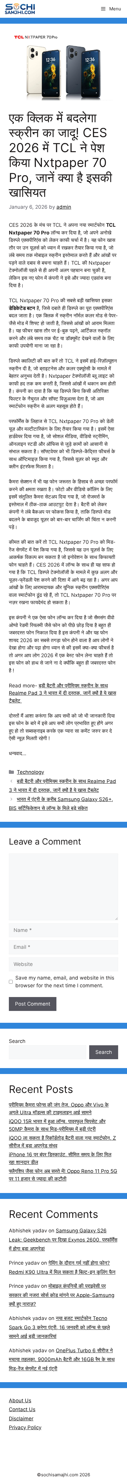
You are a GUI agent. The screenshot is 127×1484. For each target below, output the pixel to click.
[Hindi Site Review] (19, 9)
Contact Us (22, 1409)
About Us (20, 1400)
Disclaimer (21, 1419)
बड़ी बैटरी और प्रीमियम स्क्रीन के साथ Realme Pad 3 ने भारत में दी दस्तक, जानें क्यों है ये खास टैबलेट (62, 693)
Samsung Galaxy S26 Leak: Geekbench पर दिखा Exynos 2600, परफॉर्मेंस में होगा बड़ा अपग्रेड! (63, 1240)
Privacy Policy (25, 1427)
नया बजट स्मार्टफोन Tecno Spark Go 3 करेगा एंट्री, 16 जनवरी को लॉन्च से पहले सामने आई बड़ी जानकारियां (59, 1327)
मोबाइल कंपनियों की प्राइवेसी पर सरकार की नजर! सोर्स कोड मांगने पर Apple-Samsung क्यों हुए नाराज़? (61, 1295)
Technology (30, 772)
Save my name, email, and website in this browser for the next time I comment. (64, 981)
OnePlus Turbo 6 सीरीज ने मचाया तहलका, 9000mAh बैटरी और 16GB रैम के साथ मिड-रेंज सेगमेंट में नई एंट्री (62, 1360)
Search (17, 1041)
